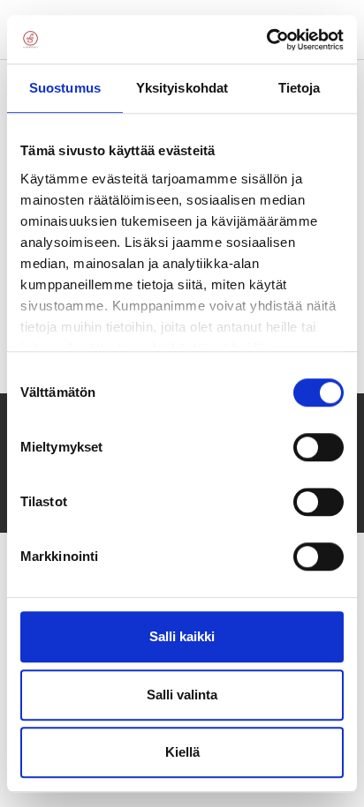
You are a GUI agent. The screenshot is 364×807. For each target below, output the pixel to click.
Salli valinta (182, 694)
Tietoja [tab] (299, 87)
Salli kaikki (182, 636)
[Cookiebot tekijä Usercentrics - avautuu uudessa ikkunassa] (266, 39)
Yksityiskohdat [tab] (182, 87)
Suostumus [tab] (65, 87)
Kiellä (182, 751)
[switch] (318, 447)
